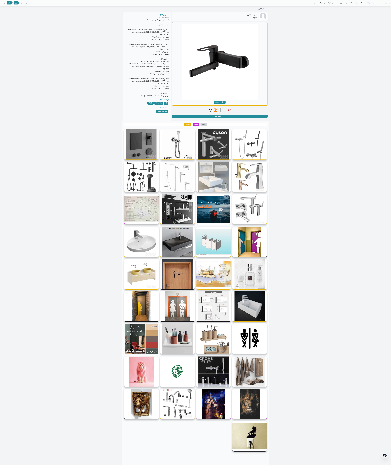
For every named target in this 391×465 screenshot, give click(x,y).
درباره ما (351, 3)
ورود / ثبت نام (370, 3)
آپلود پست (339, 3)
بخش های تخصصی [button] (329, 3)
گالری (260, 9)
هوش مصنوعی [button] (318, 3)
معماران (362, 3)
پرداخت (345, 3)
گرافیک (196, 124)
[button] (385, 455)
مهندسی (187, 124)
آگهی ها (357, 3)
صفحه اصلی (379, 3)
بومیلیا (265, 9)
